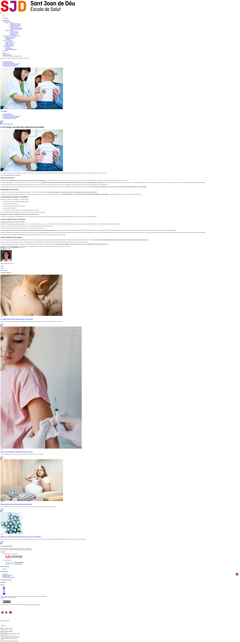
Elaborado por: (3, 249)
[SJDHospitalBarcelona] (4, 588)
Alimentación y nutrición (15, 23)
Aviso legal (5, 573)
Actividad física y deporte (15, 24)
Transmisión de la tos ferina (8, 62)
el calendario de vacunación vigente (16, 223)
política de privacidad (14, 637)
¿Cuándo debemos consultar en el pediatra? (11, 63)
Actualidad (8, 47)
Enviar (2, 639)
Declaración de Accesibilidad (8, 577)
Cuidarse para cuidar (10, 45)
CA (3, 15)
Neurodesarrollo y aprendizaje (16, 28)
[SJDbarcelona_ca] (4, 590)
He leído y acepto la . (10, 637)
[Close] (1, 623)
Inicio (4, 52)
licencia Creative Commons (34, 604)
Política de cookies (6, 576)
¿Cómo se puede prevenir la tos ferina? (10, 64)
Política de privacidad (7, 575)
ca (1, 12)
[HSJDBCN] (4, 594)
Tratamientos (8, 39)
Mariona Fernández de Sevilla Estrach (12, 175)
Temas (1, 248)
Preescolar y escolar (14, 33)
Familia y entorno (9, 43)
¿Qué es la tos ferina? (7, 61)
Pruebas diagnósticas (10, 38)
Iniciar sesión (5, 18)
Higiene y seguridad (14, 27)
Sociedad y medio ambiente (15, 29)
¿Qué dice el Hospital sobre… (11, 49)
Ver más (2, 266)
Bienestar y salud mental (15, 25)
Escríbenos (2, 551)
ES (3, 14)
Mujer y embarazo (14, 31)
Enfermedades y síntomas (11, 37)
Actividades (5, 50)
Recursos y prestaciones (10, 42)
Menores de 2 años (14, 32)
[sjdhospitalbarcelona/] (4, 592)
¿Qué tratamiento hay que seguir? (9, 65)
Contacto (5, 569)
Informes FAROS (9, 48)
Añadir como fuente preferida (7, 123)
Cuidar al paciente (9, 41)
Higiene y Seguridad (7, 55)
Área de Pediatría (3, 270)
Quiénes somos (6, 20)
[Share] (120, 122)
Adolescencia (13, 34)
